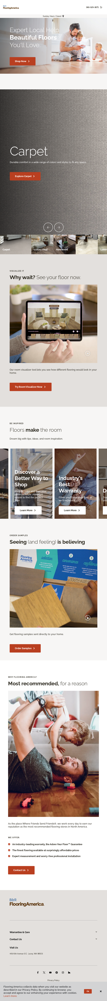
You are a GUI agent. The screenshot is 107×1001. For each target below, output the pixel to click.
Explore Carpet (23, 176)
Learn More (26, 510)
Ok (88, 991)
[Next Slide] (59, 227)
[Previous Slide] (48, 227)
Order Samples (23, 648)
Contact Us (19, 870)
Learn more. (10, 996)
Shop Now (20, 61)
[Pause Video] (87, 353)
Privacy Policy (53, 980)
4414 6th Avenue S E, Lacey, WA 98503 (26, 954)
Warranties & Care (20, 932)
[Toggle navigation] (101, 7)
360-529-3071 (92, 7)
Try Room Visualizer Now (28, 386)
